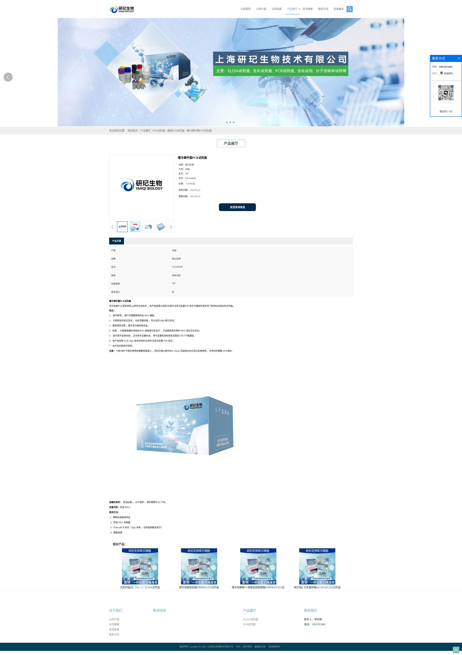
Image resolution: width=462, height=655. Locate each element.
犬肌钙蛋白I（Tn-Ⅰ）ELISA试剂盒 (140, 587)
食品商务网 (274, 646)
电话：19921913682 (315, 624)
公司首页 (246, 9)
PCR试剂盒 (159, 130)
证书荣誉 (308, 9)
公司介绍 (261, 9)
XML (238, 646)
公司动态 (277, 9)
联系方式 (323, 9)
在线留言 (339, 9)
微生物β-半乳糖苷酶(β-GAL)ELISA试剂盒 (317, 587)
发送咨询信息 (237, 207)
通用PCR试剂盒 (176, 130)
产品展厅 (292, 9)
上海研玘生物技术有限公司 (220, 646)
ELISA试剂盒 (250, 619)
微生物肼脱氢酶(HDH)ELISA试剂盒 (199, 587)
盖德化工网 (259, 646)
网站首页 (133, 130)
